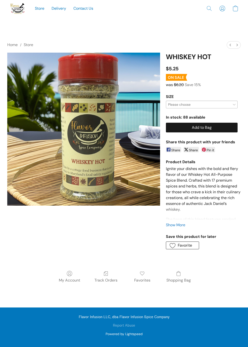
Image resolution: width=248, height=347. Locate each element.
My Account (69, 280)
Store (39, 8)
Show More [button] (175, 224)
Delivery (59, 8)
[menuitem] (230, 44)
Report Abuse (124, 325)
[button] (17, 8)
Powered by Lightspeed (124, 334)
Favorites (142, 280)
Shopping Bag (178, 280)
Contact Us (83, 8)
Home (12, 44)
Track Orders (105, 280)
